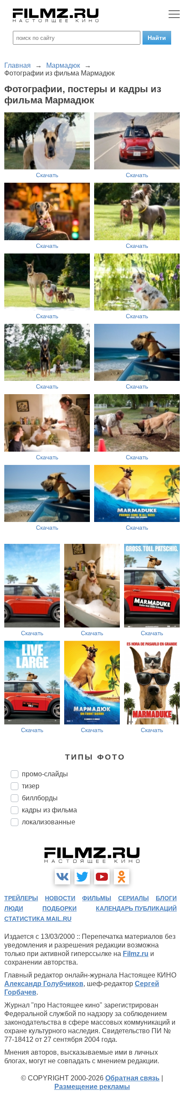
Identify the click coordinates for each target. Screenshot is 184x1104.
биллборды (40, 798)
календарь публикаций (136, 908)
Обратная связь (132, 1078)
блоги (166, 898)
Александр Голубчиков (43, 983)
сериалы (133, 898)
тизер (30, 786)
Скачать (47, 175)
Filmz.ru (135, 953)
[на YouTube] (102, 876)
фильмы (96, 898)
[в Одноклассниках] (121, 876)
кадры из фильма (49, 810)
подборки (59, 908)
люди (13, 908)
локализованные (48, 822)
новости (60, 898)
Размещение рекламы (92, 1086)
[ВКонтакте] (62, 876)
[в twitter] (82, 876)
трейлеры (21, 898)
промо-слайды (45, 774)
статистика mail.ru (37, 918)
